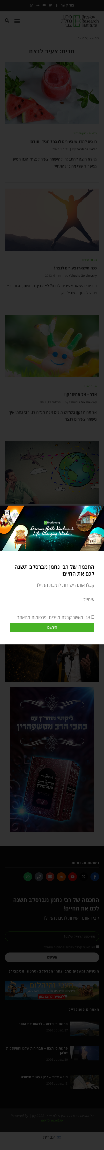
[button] (7, 512)
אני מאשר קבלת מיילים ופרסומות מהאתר (53, 617)
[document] (52, 575)
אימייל (88, 599)
